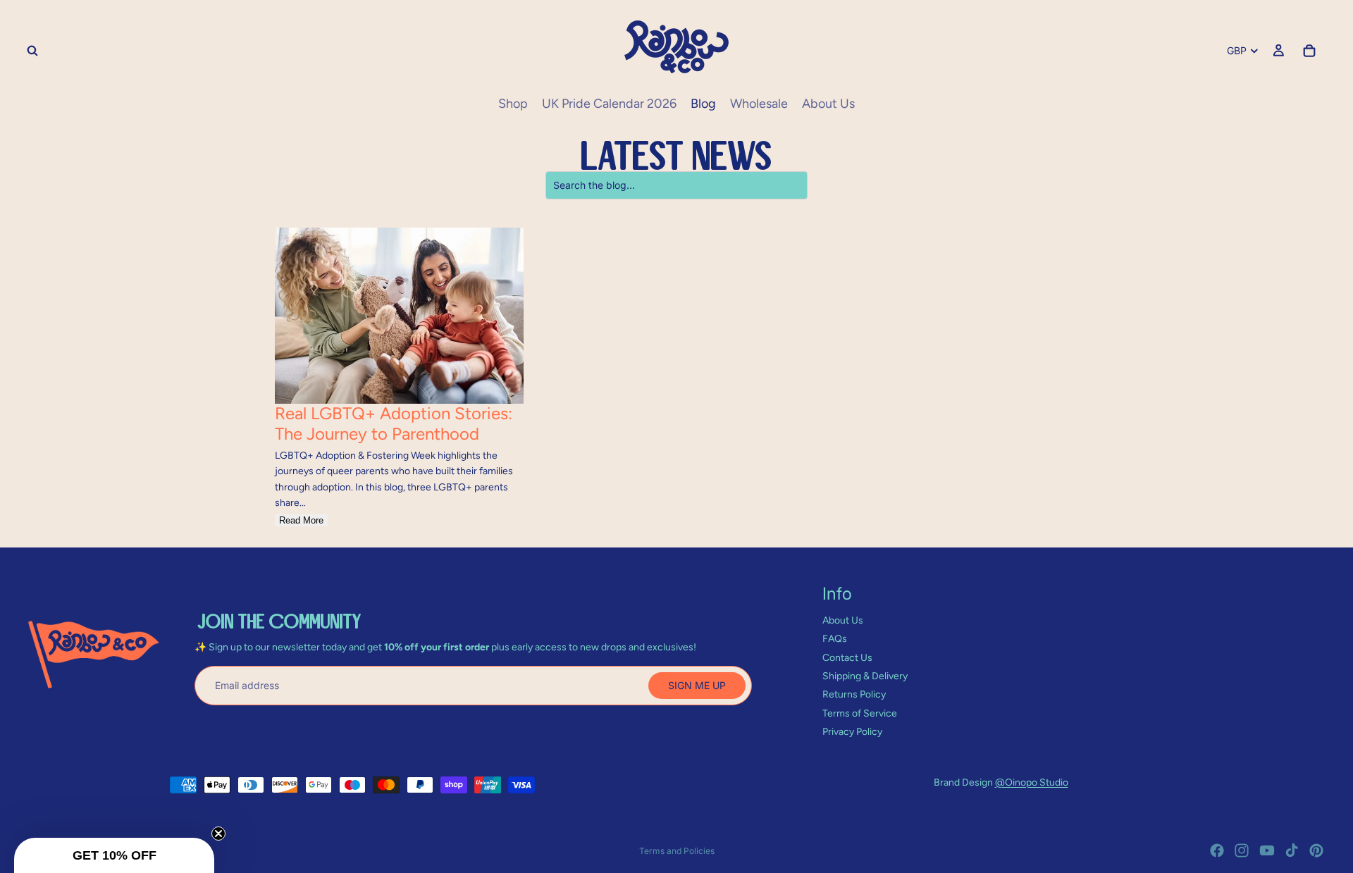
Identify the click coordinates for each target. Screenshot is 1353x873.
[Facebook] (1217, 850)
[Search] (32, 50)
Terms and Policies (677, 851)
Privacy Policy (852, 732)
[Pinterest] (1316, 850)
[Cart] (1309, 50)
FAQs (834, 639)
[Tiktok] (1291, 850)
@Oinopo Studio (1031, 782)
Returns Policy (854, 694)
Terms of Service (859, 713)
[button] (114, 855)
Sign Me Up (697, 685)
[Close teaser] (218, 833)
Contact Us (847, 658)
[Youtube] (1267, 850)
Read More (301, 520)
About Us (842, 620)
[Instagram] (1241, 850)
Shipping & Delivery (865, 676)
